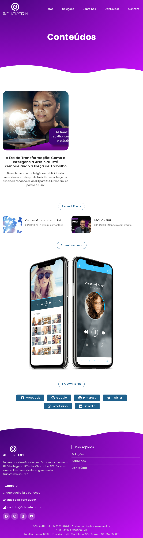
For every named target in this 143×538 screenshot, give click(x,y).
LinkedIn (89, 406)
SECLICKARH (102, 220)
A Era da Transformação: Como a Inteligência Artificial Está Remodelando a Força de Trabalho (36, 162)
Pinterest (89, 398)
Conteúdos (112, 9)
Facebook (32, 398)
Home (50, 9)
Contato (134, 9)
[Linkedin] (23, 516)
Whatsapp (60, 406)
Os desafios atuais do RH (43, 220)
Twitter (117, 398)
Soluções (68, 9)
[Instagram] (14, 516)
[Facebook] (6, 516)
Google (61, 398)
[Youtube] (31, 516)
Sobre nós (89, 9)
